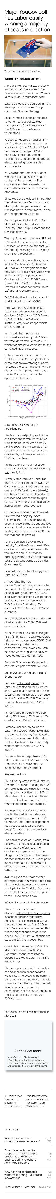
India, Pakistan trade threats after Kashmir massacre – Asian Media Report (37, 1101)
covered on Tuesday (29, 840)
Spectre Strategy (24, 585)
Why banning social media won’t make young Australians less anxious (23, 1174)
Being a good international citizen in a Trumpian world (13, 1101)
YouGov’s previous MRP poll (28, 198)
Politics (36, 71)
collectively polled (28, 683)
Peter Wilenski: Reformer (19, 1186)
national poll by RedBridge (32, 435)
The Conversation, (38, 1012)
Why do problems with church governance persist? (22, 1140)
